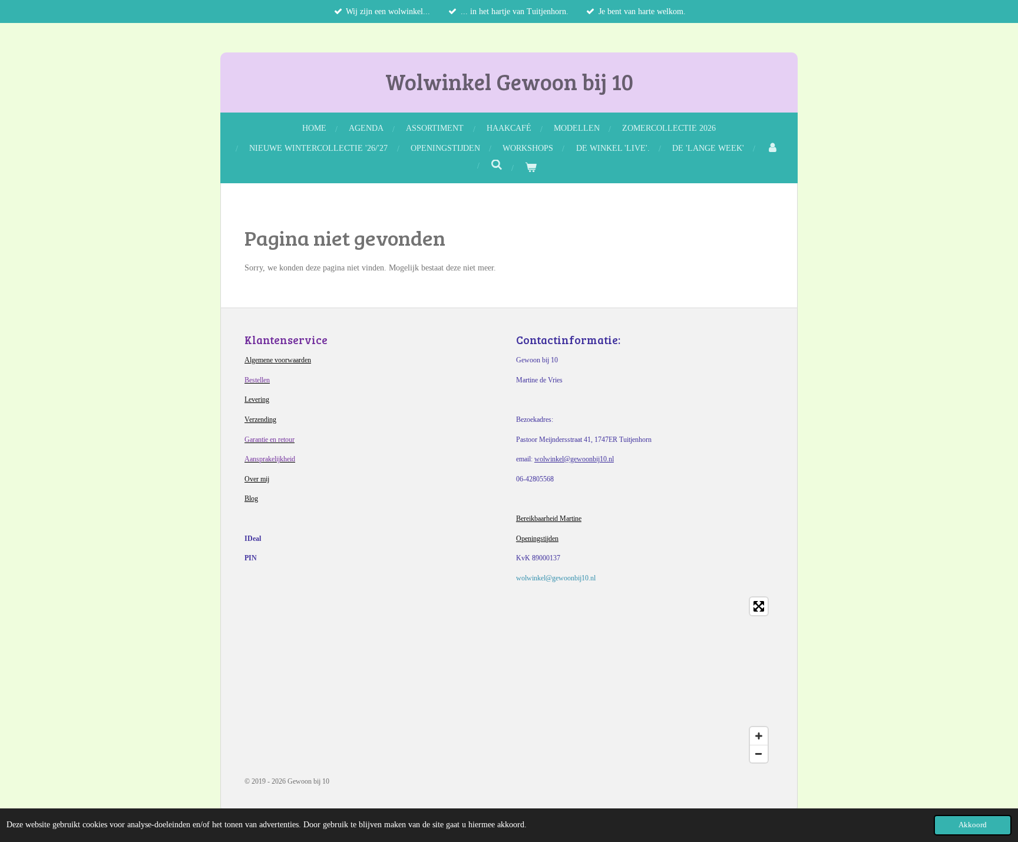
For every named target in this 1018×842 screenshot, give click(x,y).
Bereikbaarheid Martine (548, 518)
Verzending (260, 419)
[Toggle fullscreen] (759, 606)
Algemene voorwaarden (277, 360)
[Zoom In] (759, 736)
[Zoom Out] (759, 753)
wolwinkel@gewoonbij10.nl (574, 459)
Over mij (256, 479)
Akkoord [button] (972, 825)
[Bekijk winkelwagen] (530, 167)
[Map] (509, 680)
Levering (256, 399)
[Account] (772, 148)
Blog (251, 498)
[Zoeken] (496, 166)
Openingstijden (537, 538)
